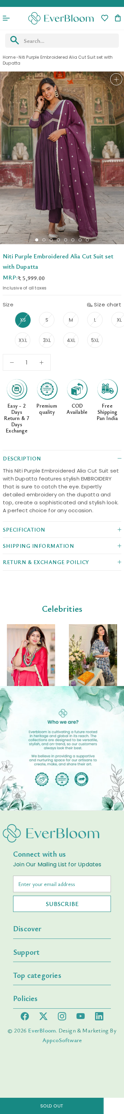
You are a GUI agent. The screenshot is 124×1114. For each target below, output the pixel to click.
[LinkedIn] (99, 1016)
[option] (31, 655)
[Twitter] (43, 1016)
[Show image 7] (80, 239)
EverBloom (42, 1030)
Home (9, 57)
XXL (23, 340)
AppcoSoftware (62, 1040)
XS (23, 319)
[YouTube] (80, 1016)
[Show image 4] (58, 239)
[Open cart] (117, 18)
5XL (95, 340)
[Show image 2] (43, 239)
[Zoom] (116, 79)
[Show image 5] (65, 239)
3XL (47, 340)
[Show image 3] (51, 239)
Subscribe (62, 903)
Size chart (107, 304)
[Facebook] (25, 1016)
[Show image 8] (87, 239)
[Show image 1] (36, 239)
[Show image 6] (72, 239)
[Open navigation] (6, 18)
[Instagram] (62, 1016)
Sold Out (51, 1106)
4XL (71, 340)
